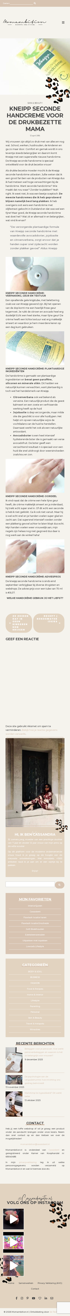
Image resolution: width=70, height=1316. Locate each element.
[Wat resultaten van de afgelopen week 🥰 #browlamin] (13, 1219)
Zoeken (6, 3)
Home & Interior (35, 995)
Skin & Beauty (35, 103)
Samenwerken (26, 1283)
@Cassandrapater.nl (35, 1199)
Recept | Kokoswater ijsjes (47, 619)
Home (11, 1283)
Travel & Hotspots (35, 1023)
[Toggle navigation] (63, 23)
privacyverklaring (28, 1162)
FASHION (35, 983)
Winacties (35, 1029)
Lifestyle (35, 1000)
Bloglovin (40, 1298)
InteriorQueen (35, 906)
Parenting (35, 1006)
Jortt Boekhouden (35, 929)
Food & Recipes (35, 989)
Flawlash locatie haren (35, 917)
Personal (35, 1012)
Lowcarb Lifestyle (35, 946)
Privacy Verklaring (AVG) (50, 1283)
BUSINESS (35, 977)
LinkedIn (46, 1298)
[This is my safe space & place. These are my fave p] (13, 1265)
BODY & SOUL (35, 971)
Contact (35, 1289)
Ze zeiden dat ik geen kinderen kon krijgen (21, 623)
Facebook (17, 1298)
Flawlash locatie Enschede (35, 923)
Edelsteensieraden (35, 935)
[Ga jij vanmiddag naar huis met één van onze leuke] (13, 1242)
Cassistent (35, 911)
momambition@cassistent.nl (35, 1144)
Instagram (22, 1298)
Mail (52, 1298)
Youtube (34, 1298)
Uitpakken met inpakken (35, 940)
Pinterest (28, 1298)
